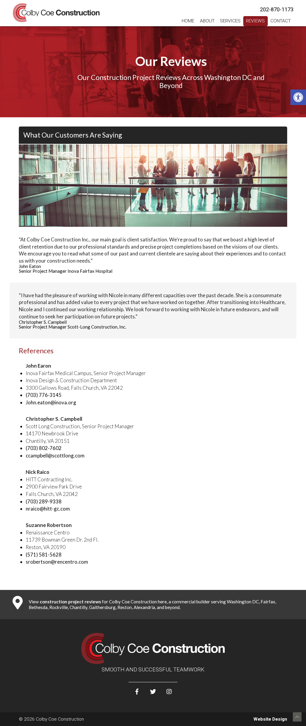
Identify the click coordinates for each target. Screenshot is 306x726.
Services (230, 21)
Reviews (255, 21)
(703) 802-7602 (44, 448)
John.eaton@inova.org (51, 402)
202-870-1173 (276, 9)
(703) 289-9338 (44, 501)
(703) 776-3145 (44, 395)
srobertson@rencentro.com (57, 562)
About (207, 21)
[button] (298, 97)
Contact (280, 21)
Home (188, 21)
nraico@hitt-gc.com (48, 508)
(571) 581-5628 (44, 554)
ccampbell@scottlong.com (55, 455)
